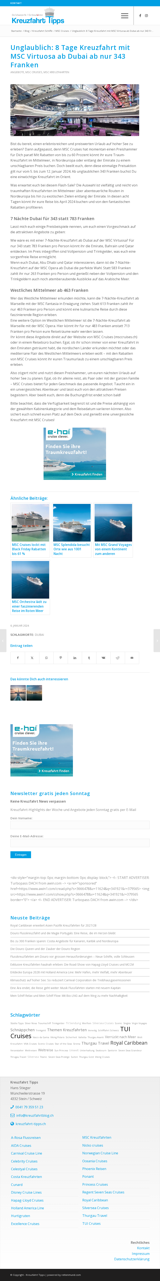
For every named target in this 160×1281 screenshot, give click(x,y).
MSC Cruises (33, 72)
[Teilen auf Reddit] (118, 658)
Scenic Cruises (46, 1043)
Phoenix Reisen (94, 1168)
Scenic (118, 1023)
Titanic (43, 1056)
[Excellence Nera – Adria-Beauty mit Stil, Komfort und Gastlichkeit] (157, 640)
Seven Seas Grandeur (130, 1050)
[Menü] (122, 15)
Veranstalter (17, 1050)
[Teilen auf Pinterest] (61, 658)
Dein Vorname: (21, 818)
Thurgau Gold (86, 1056)
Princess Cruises (95, 1184)
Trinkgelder (58, 1023)
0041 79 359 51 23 (29, 1107)
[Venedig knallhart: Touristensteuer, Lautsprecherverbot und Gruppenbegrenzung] (3, 640)
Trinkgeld (41, 1030)
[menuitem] (16, 3)
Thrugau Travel (18, 1056)
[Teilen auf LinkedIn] (75, 658)
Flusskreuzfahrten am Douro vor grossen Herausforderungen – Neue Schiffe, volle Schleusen (72, 957)
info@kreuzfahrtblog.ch (35, 1115)
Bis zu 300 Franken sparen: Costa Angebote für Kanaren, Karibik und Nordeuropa (64, 941)
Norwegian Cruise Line (100, 1153)
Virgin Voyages (139, 1023)
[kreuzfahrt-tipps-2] (38, 15)
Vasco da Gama (41, 1037)
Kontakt (16, 3)
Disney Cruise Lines (26, 1192)
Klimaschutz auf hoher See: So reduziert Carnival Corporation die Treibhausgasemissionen (70, 980)
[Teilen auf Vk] (103, 658)
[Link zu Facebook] (140, 15)
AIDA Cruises (21, 1145)
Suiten (74, 1056)
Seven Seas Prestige (59, 1056)
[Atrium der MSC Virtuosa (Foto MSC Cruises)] (74, 110)
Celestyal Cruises (24, 1169)
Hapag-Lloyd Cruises (27, 1200)
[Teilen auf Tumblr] (89, 658)
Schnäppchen (22, 1029)
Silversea (33, 1057)
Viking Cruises (102, 1056)
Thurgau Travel (95, 1043)
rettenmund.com (71, 1274)
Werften (86, 1023)
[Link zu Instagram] (146, 15)
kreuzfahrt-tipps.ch (31, 1124)
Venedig (92, 1030)
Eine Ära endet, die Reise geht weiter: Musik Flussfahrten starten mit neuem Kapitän (65, 988)
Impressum (141, 1253)
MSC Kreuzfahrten (56, 72)
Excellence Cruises (25, 1223)
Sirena (76, 1043)
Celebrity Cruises (24, 1161)
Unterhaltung (87, 1050)
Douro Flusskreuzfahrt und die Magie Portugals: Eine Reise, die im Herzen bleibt (62, 933)
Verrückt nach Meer (120, 1037)
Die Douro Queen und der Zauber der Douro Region (45, 949)
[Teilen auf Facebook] (18, 658)
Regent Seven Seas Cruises (103, 1192)
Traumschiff (44, 1023)
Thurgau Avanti (96, 1037)
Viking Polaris (57, 1037)
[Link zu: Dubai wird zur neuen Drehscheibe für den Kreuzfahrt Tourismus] (34, 693)
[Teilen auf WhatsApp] (46, 658)
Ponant (88, 1176)
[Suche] (113, 15)
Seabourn (101, 1050)
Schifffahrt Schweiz (108, 1030)
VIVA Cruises (30, 1043)
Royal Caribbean (129, 1042)
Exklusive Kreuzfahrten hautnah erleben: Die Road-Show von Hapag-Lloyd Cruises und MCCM (72, 964)
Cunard (16, 1184)
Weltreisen (31, 1050)
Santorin (112, 1050)
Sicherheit (71, 1037)
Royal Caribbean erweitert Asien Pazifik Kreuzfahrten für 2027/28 (53, 925)
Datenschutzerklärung (132, 1259)
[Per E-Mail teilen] (132, 658)
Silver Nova (31, 1023)
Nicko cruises (92, 1145)
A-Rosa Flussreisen (26, 1137)
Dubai (39, 635)
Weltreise (45, 1050)
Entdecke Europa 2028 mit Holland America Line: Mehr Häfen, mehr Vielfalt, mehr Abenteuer (71, 972)
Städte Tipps (17, 1023)
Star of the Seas (63, 1043)
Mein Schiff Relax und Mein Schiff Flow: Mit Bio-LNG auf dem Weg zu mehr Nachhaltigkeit (69, 996)
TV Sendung (73, 1023)
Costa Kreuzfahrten (26, 1176)
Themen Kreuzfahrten (67, 1029)
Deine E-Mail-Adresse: (27, 836)
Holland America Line (27, 1208)
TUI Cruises (91, 1223)
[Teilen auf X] (32, 658)
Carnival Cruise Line (26, 1153)
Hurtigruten (20, 1215)
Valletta (82, 1037)
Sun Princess (61, 1050)
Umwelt (74, 1050)
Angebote (17, 72)
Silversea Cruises (103, 1023)
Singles (127, 1023)
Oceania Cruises (94, 1161)
